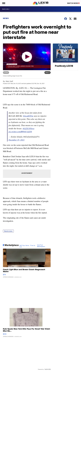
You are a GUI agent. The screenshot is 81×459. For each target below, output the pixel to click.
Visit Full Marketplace (41, 245)
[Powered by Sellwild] (48, 369)
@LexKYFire (28, 116)
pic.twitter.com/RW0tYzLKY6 (20, 131)
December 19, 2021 (17, 140)
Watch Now (72, 3)
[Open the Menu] (3, 3)
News (6, 18)
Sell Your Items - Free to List (27, 246)
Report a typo (8, 231)
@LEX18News (28, 128)
